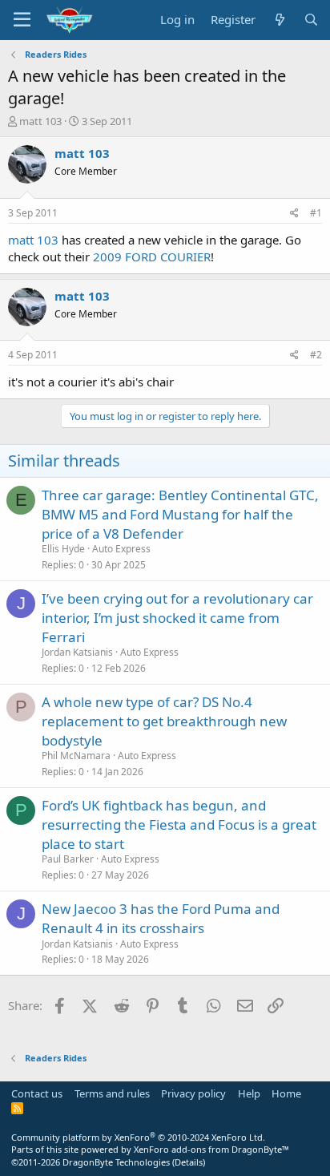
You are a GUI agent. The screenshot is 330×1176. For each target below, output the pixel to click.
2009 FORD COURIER (152, 257)
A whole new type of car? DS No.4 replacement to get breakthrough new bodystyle (164, 721)
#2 (316, 355)
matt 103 (40, 121)
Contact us (36, 1093)
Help (249, 1093)
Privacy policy (193, 1093)
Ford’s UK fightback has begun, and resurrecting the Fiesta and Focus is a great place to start (179, 824)
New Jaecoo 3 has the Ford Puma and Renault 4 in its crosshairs (161, 918)
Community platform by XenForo (138, 1137)
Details (189, 1162)
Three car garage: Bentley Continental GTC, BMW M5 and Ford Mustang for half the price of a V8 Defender (180, 514)
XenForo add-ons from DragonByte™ (211, 1149)
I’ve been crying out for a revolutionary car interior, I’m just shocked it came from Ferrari (177, 617)
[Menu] (22, 20)
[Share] (294, 213)
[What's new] (279, 19)
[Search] (311, 19)
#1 (316, 213)
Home (286, 1093)
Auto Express (121, 549)
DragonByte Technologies (116, 1162)
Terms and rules (112, 1093)
